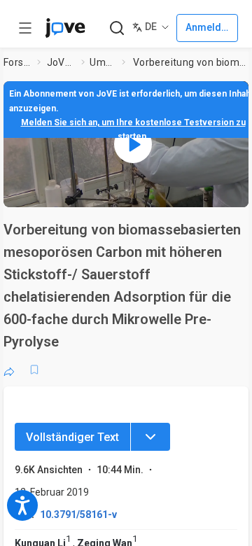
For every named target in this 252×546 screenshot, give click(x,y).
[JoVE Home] (65, 28)
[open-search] (116, 28)
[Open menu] (25, 28)
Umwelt (103, 62)
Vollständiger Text (72, 437)
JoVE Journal (61, 62)
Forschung (17, 62)
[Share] (9, 369)
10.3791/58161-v (78, 514)
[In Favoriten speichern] (34, 369)
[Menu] (150, 437)
